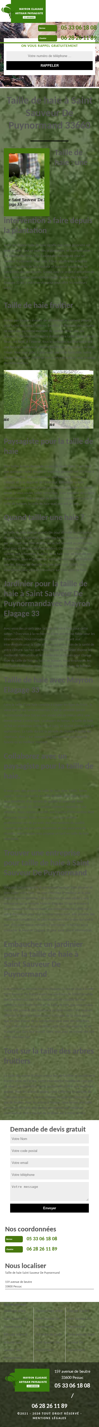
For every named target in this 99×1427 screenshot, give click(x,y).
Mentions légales (50, 1418)
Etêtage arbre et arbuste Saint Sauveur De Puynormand (16, 1346)
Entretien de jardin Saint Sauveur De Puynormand (49, 1342)
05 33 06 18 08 (78, 28)
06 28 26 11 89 (78, 38)
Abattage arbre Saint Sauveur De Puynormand (16, 1319)
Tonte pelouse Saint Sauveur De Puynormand (81, 1342)
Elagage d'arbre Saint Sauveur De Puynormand (79, 1319)
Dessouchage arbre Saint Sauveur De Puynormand (49, 1319)
